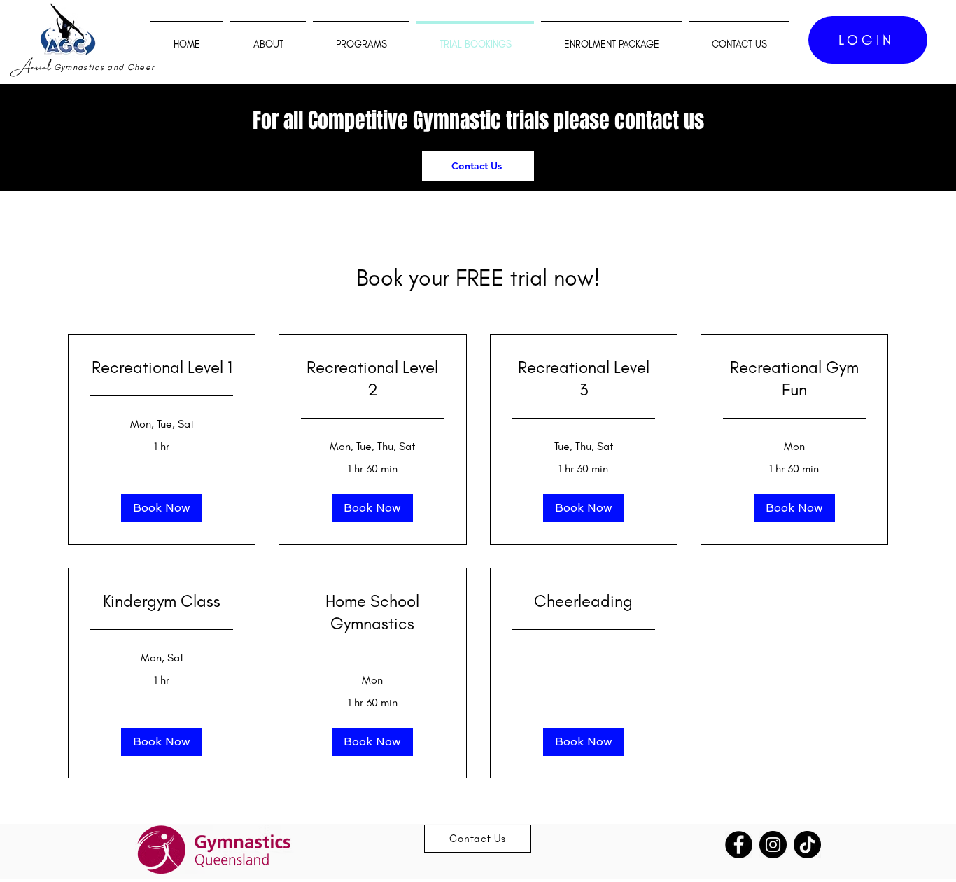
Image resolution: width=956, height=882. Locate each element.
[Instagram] (773, 844)
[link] (161, 367)
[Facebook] (738, 844)
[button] (161, 508)
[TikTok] (807, 844)
